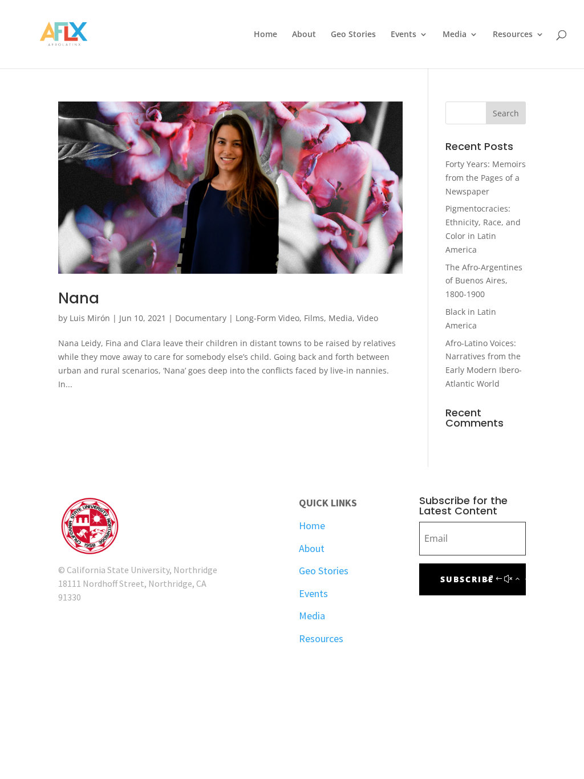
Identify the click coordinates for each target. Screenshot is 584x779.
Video (367, 318)
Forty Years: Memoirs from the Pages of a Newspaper (485, 178)
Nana (78, 298)
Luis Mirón (90, 318)
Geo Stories (353, 34)
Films (314, 318)
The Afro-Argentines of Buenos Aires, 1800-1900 (483, 281)
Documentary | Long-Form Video (237, 318)
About (304, 34)
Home (265, 34)
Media (455, 34)
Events (403, 34)
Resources (513, 34)
